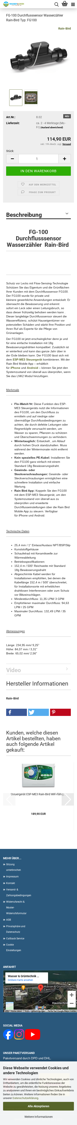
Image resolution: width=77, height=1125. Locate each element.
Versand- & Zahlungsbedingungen (17, 892)
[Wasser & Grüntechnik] (12, 4)
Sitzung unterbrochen (13, 867)
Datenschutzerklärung (25, 1098)
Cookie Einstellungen (13, 947)
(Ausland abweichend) (51, 127)
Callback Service (15, 938)
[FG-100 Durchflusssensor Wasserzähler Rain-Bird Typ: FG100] (38, 57)
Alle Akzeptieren (38, 1106)
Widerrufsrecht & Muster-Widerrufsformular (16, 907)
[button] (12, 158)
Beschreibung (24, 214)
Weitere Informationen (38, 1116)
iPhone (15, 367)
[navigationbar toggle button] (73, 4)
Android (32, 367)
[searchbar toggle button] (56, 4)
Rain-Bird (64, 28)
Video (13, 670)
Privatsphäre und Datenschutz (15, 929)
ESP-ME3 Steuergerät (28, 359)
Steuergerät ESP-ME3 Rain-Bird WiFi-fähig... (38, 794)
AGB (8, 919)
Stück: (10, 151)
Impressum (12, 876)
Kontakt (10, 883)
